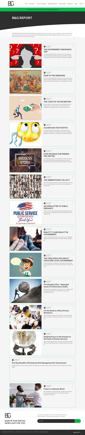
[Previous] (6, 9)
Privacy (30, 431)
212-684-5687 (35, 431)
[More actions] (73, 46)
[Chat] (74, 432)
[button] (73, 38)
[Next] (78, 9)
